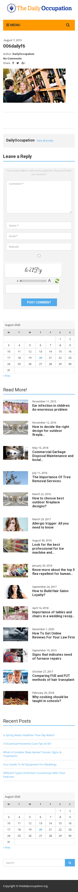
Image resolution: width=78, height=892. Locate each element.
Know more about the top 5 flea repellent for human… (53, 572)
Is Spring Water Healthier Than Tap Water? (29, 735)
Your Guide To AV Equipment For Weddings (30, 764)
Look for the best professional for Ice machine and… (48, 548)
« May (6, 375)
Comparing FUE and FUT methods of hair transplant (53, 678)
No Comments (12, 58)
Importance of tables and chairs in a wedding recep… (53, 614)
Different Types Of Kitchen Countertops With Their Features (34, 775)
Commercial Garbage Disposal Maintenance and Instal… (52, 456)
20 (40, 358)
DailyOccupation (23, 53)
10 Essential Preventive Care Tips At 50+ (27, 743)
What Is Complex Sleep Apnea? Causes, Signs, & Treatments (32, 754)
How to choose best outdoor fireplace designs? (48, 502)
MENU (14, 25)
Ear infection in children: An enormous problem (51, 408)
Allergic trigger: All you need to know (50, 525)
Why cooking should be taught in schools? (50, 699)
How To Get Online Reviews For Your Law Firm (53, 635)
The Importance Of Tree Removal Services (51, 479)
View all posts (44, 140)
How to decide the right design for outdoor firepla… (50, 431)
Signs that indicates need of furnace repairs (52, 656)
